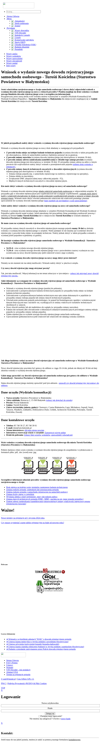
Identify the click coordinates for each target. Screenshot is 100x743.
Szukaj (17, 26)
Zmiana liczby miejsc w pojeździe (20, 494)
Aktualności (19, 21)
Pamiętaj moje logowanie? (51, 716)
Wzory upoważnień (14, 58)
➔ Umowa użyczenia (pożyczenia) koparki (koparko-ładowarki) (32, 644)
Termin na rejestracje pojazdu (18, 674)
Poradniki (18, 49)
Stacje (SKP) (19, 42)
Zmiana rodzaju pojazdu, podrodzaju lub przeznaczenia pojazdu (32, 490)
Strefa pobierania (21, 23)
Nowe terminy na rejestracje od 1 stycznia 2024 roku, (23, 518)
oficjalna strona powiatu (34, 430)
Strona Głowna (12, 660)
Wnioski (9, 667)
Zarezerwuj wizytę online (55, 433)
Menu (9, 19)
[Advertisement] (50, 120)
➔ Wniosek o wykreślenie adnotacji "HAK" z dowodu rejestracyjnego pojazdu (38, 639)
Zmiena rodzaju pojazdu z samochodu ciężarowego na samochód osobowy (37, 492)
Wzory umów (12, 54)
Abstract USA (12, 672)
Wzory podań (11, 63)
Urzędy (17, 37)
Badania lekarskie (21, 47)
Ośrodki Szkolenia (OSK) (25, 45)
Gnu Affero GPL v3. (25, 679)
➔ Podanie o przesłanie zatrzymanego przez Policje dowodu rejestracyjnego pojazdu (41, 649)
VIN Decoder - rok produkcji (18, 670)
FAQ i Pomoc (12, 663)
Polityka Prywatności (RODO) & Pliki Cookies (27, 683)
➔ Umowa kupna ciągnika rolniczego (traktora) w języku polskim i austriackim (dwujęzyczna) (45, 647)
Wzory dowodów (21, 30)
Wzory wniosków (13, 56)
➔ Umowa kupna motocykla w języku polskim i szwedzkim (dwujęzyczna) (37, 642)
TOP (3, 688)
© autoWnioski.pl (8, 679)
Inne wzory (11, 65)
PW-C (3, 683)
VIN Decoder (20, 33)
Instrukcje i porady (22, 35)
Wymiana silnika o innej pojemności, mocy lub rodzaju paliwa (31, 497)
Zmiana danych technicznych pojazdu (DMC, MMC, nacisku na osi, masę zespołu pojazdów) (44, 499)
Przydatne (10, 28)
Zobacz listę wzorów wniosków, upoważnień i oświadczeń (48, 435)
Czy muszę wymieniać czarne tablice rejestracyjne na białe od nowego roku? (32, 523)
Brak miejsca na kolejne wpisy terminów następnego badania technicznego (37, 487)
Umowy (9, 665)
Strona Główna (12, 16)
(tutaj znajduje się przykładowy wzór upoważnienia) (65, 201)
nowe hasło (65, 719)
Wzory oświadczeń (14, 61)
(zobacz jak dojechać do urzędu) (59, 400)
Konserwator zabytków (24, 40)
